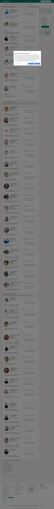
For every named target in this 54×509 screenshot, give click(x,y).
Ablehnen (31, 63)
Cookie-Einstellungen (17, 63)
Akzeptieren (37, 63)
